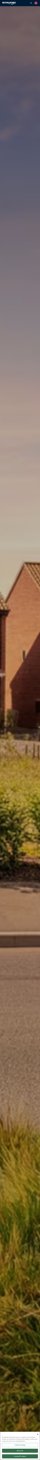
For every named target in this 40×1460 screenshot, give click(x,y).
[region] (20, 1446)
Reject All (20, 1450)
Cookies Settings (20, 1445)
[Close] (38, 1434)
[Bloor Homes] (9, 3)
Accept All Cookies (20, 1456)
